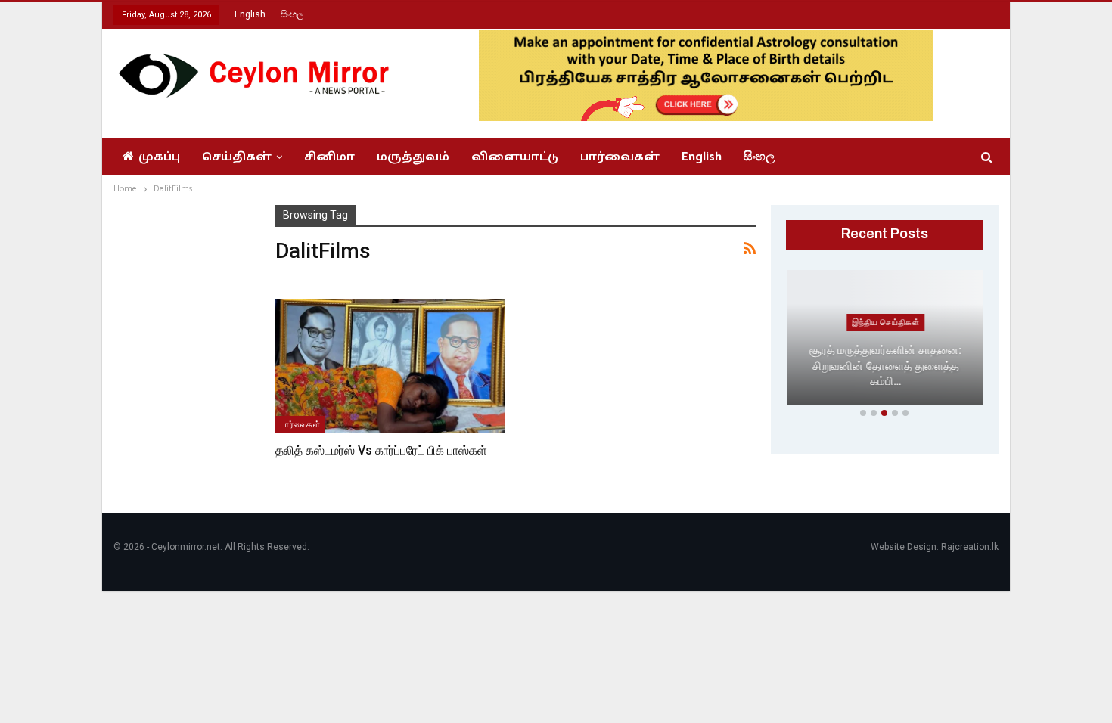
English (250, 14)
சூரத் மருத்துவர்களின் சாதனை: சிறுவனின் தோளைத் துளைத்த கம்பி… (885, 365)
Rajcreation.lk (970, 546)
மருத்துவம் (413, 157)
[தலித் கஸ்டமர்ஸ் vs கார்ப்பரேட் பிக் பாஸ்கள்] (390, 366)
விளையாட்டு (514, 157)
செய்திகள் (237, 157)
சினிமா (329, 157)
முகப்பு (159, 157)
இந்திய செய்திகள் (884, 322)
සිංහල (292, 14)
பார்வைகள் (620, 157)
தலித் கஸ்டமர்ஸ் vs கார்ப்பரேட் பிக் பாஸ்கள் (381, 450)
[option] (885, 340)
